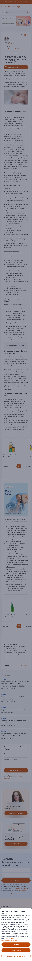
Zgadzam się (16, 945)
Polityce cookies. (10, 938)
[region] (16, 934)
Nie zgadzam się (15, 950)
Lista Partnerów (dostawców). (9, 940)
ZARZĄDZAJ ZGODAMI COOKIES (16, 956)
